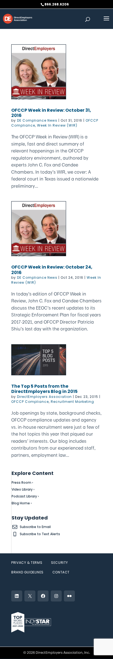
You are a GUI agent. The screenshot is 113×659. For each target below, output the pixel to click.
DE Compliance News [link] (37, 120)
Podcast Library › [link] (25, 496)
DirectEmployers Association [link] (44, 396)
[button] (106, 22)
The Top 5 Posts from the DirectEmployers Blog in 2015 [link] (44, 389)
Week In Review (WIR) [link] (57, 125)
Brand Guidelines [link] (27, 572)
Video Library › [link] (23, 489)
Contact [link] (61, 572)
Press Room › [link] (22, 482)
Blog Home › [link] (22, 503)
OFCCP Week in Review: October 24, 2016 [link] (51, 269)
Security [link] (59, 562)
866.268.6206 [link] (56, 4)
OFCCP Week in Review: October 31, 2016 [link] (51, 113)
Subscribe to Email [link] (35, 526)
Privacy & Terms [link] (26, 562)
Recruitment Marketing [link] (72, 401)
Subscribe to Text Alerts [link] (40, 534)
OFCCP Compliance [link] (30, 401)
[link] (17, 18)
